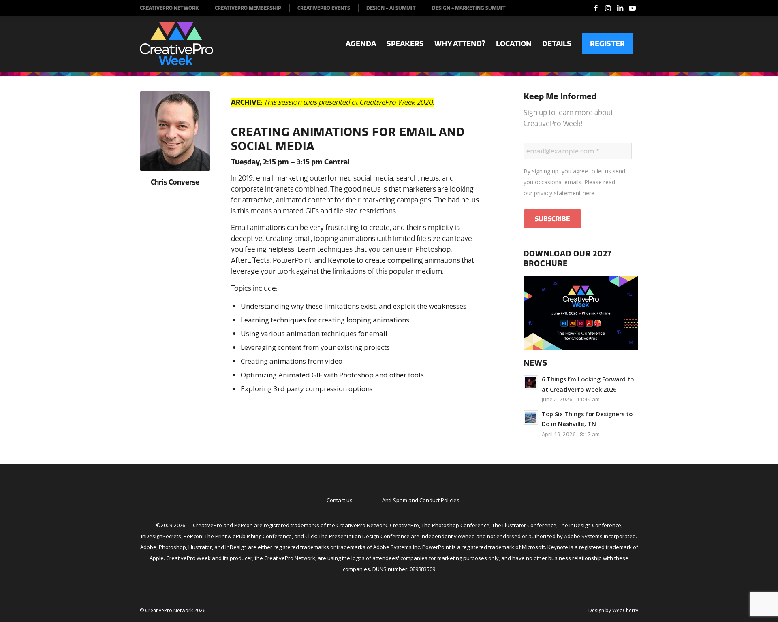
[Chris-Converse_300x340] (175, 131)
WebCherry (625, 610)
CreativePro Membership (248, 8)
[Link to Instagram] (608, 8)
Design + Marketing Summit (469, 8)
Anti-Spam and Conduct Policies (421, 500)
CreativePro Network (169, 8)
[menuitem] (173, 8)
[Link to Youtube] (632, 8)
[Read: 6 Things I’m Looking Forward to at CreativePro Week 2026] (531, 382)
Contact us (340, 500)
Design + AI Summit (391, 8)
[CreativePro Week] (176, 43)
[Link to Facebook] (596, 8)
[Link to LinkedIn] (620, 8)
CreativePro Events (323, 8)
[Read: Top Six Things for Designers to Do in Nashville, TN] (531, 417)
